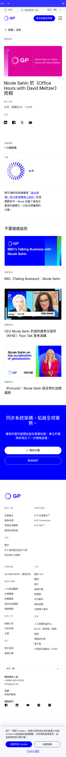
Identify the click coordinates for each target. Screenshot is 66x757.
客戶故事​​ (9, 648)
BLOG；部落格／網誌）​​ (46, 629)
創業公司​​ (9, 623)
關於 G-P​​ (39, 574)
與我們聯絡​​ (10, 694)
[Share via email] (30, 122)
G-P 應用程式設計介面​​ (15, 550)
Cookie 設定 (33, 751)
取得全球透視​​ (11, 530)
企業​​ (6, 633)
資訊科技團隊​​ (11, 604)
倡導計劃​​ (9, 653)
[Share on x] (22, 122)
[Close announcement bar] (63, 3)
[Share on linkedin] (5, 122)
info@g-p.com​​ (11, 684)
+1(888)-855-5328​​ (14, 680)
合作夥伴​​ (38, 599)
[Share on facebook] (13, 122)
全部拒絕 (47, 744)
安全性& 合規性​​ (12, 555)
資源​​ (36, 634)
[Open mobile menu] (60, 18)
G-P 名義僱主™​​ (42, 515)
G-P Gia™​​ (39, 525)
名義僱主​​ (9, 515)
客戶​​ (36, 584)
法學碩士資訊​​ (41, 609)
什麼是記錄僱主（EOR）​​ (46, 649)
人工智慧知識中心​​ (43, 624)
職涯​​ (36, 579)
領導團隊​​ (9, 609)
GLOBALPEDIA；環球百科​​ (17, 574)
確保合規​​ (9, 520)
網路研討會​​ (40, 639)
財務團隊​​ (9, 598)
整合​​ (6, 545)
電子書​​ (37, 644)
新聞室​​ (37, 594)
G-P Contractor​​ (42, 520)
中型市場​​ (9, 628)
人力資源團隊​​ (11, 589)
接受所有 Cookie (18, 744)
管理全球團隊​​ (11, 525)
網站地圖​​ (38, 604)
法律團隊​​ (9, 594)
